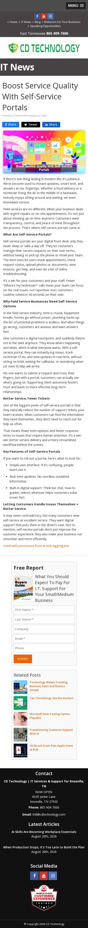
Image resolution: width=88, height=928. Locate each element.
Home (14, 22)
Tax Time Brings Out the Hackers (51, 698)
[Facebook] (37, 16)
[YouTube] (44, 16)
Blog (37, 22)
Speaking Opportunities (45, 26)
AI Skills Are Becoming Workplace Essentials (44, 832)
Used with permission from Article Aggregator (36, 546)
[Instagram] (50, 16)
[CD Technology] (44, 47)
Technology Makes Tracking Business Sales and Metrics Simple (48, 686)
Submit (23, 659)
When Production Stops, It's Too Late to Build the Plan (44, 847)
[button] (76, 5)
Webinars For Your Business (62, 22)
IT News (26, 22)
